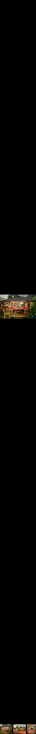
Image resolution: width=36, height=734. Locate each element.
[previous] (3, 364)
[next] (32, 364)
